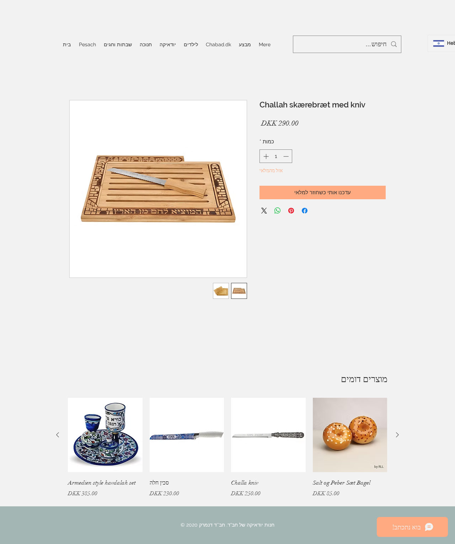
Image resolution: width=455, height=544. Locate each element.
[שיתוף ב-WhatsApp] (277, 210)
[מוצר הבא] (57, 435)
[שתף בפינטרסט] (291, 210)
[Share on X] (264, 210)
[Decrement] (286, 156)
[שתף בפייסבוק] (304, 210)
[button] (118, 44)
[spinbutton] (276, 156)
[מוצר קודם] (397, 435)
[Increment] (265, 156)
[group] (227, 452)
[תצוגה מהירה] (350, 435)
